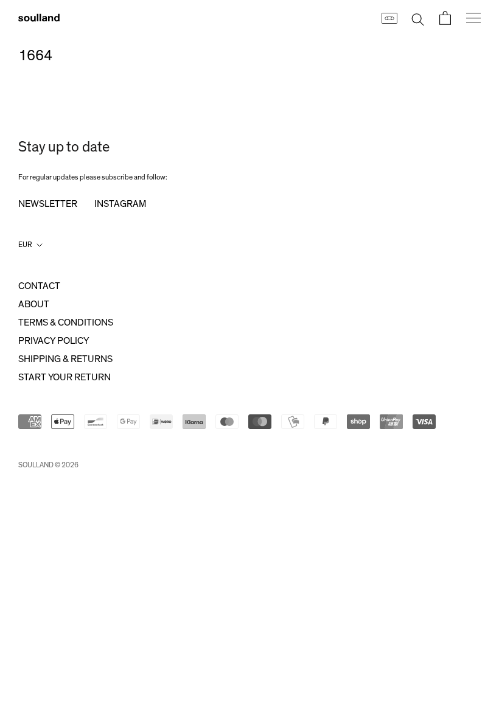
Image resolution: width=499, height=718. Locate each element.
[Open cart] (445, 18)
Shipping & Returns (65, 359)
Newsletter (47, 204)
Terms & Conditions (65, 322)
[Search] (417, 18)
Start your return (64, 377)
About (33, 304)
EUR (25, 244)
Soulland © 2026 (48, 465)
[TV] (389, 17)
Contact (39, 286)
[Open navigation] (473, 17)
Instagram (120, 204)
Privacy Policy (53, 341)
